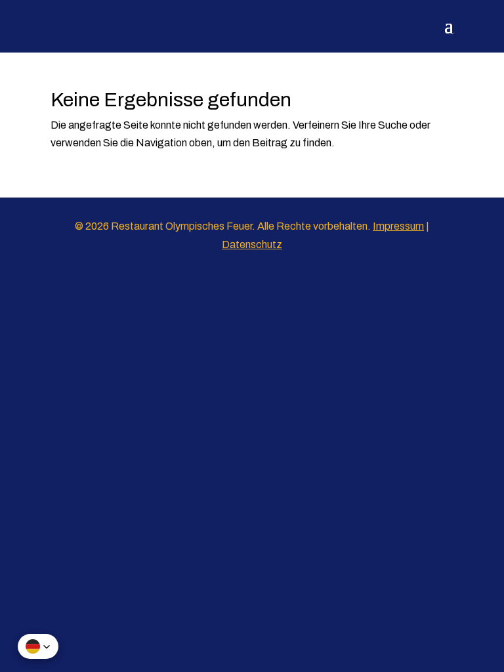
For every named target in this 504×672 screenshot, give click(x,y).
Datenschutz (252, 244)
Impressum (398, 226)
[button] (38, 646)
